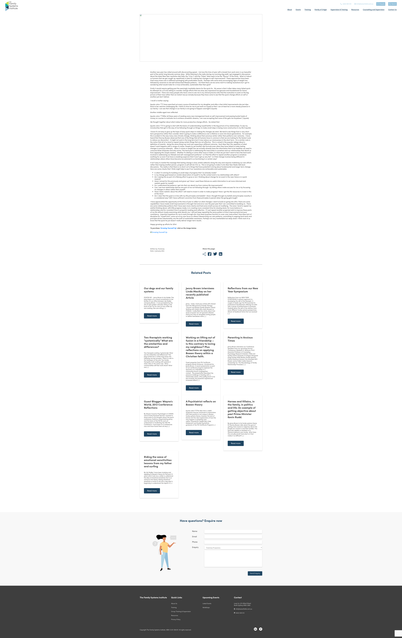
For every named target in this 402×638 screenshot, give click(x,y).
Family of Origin (321, 9)
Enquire (382, 4)
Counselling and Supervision (373, 9)
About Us (174, 603)
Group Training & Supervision (181, 611)
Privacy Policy (175, 619)
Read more (152, 315)
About (289, 9)
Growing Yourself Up (168, 228)
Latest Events (207, 603)
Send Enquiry (255, 573)
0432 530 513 (347, 4)
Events (298, 9)
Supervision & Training (339, 9)
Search (393, 4)
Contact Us (392, 9)
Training (308, 9)
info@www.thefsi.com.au (365, 4)
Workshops (206, 607)
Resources (355, 9)
